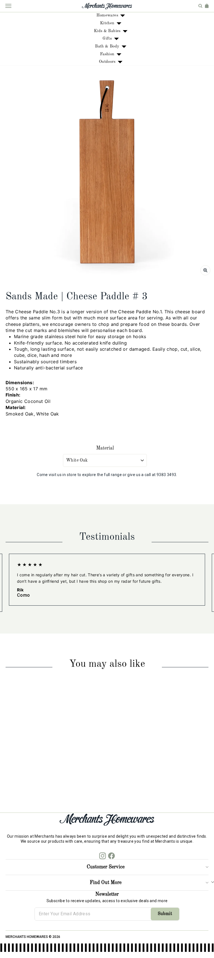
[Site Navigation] (8, 6)
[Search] (200, 6)
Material (105, 448)
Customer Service (106, 866)
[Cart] (207, 5)
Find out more (105, 882)
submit (165, 914)
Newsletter (107, 894)
